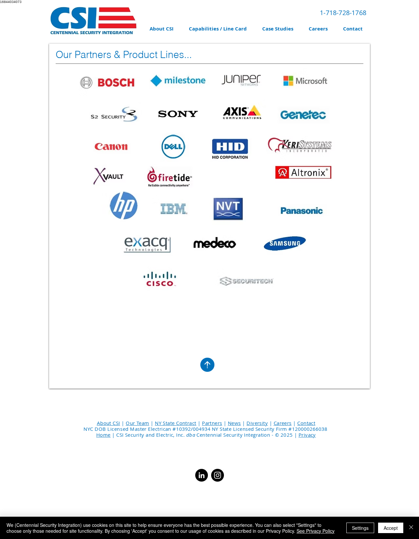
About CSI (108, 423)
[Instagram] (217, 475)
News (234, 423)
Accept (391, 528)
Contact (306, 423)
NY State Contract (175, 423)
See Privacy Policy (316, 531)
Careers (283, 423)
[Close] (411, 528)
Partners (212, 423)
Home (103, 434)
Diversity (257, 423)
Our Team (137, 423)
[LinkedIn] (201, 475)
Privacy (307, 434)
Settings (360, 528)
